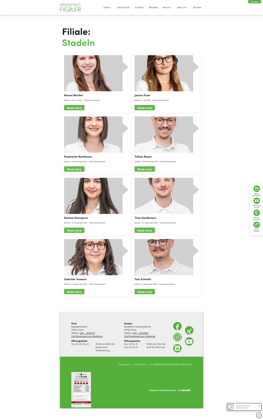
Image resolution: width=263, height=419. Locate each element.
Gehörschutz (123, 7)
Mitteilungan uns (256, 206)
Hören (106, 7)
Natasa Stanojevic (76, 217)
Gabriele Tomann (75, 279)
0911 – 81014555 (140, 332)
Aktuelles (153, 7)
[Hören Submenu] (112, 7)
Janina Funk (142, 95)
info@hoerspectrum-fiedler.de (86, 336)
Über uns (181, 7)
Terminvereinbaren (256, 194)
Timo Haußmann (145, 217)
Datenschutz (140, 364)
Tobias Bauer (143, 156)
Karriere (197, 7)
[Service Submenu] (172, 7)
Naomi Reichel (73, 95)
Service (166, 7)
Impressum (124, 364)
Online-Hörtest (257, 230)
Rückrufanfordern (256, 218)
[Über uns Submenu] (188, 7)
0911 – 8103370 (87, 332)
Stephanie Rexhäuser (78, 156)
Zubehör (139, 7)
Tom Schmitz (143, 279)
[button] (4, 414)
